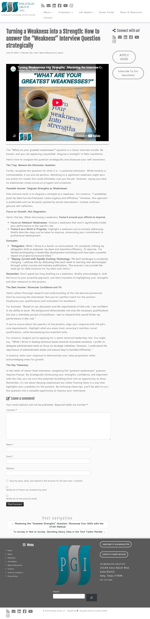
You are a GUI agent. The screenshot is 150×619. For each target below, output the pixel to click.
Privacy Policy (13, 576)
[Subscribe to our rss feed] (44, 5)
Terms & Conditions (15, 572)
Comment (11, 410)
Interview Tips (27, 52)
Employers (64, 12)
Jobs (36, 52)
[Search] (91, 597)
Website (10, 468)
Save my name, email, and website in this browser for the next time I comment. (46, 480)
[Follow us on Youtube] (66, 5)
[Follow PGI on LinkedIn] (55, 5)
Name (9, 444)
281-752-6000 (106, 580)
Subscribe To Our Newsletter (128, 73)
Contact (48, 17)
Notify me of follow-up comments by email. (26, 489)
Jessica (60, 52)
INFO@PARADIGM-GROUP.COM (112, 564)
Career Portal (106, 12)
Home (10, 550)
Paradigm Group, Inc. (57, 611)
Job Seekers (86, 12)
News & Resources (131, 12)
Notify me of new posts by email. (21, 498)
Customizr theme (100, 611)
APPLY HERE (124, 57)
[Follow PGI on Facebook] (60, 5)
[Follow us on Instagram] (72, 5)
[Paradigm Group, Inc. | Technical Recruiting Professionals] (17, 8)
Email (9, 456)
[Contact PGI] (49, 5)
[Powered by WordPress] (77, 610)
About (47, 12)
